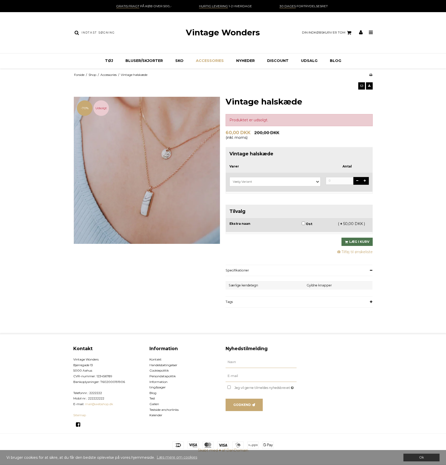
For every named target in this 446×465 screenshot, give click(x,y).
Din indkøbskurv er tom (323, 32)
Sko (179, 60)
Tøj (109, 60)
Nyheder (245, 60)
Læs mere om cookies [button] (177, 457)
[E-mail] (261, 376)
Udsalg (309, 60)
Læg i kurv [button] (359, 242)
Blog (335, 60)
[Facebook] (80, 424)
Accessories (210, 60)
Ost (308, 224)
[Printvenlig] (371, 75)
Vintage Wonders (223, 32)
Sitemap (79, 415)
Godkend (242, 405)
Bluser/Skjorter (144, 60)
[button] (361, 86)
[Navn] (261, 362)
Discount (278, 60)
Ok (421, 457)
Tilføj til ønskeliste (357, 252)
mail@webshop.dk (99, 404)
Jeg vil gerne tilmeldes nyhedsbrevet (265, 387)
